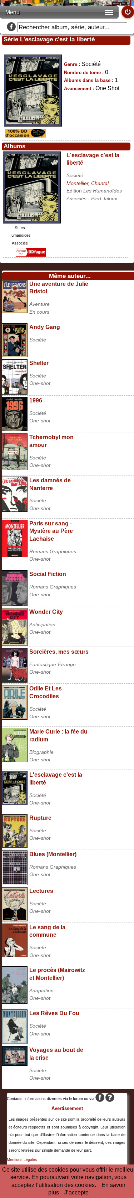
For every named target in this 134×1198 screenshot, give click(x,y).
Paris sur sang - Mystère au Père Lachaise (51, 531)
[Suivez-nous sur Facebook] (11, 27)
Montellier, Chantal (87, 183)
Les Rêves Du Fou (54, 1013)
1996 (35, 400)
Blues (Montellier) (52, 854)
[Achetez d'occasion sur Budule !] (24, 136)
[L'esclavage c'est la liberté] (32, 221)
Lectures (41, 891)
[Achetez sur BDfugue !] (31, 255)
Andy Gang (44, 327)
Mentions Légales (22, 1159)
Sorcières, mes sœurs (59, 652)
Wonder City (46, 612)
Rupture (40, 818)
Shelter (39, 363)
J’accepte (76, 1192)
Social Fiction (47, 574)
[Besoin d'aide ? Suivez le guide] (109, 1098)
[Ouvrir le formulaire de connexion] (127, 12)
